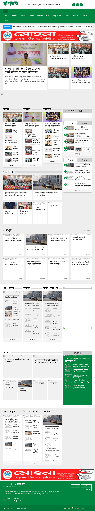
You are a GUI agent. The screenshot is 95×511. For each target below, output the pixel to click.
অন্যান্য (77, 191)
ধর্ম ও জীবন (76, 16)
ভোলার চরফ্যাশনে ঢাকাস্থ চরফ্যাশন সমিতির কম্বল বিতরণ (56, 310)
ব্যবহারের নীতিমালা (86, 486)
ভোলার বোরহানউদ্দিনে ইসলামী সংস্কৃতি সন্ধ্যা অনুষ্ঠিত (83, 185)
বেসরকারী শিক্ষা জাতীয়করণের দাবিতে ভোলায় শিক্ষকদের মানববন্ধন (83, 178)
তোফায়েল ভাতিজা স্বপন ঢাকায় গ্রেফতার (10, 212)
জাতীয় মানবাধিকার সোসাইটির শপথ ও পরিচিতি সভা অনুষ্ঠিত (58, 57)
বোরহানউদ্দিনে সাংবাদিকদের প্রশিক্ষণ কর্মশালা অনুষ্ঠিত (58, 239)
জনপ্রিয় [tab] (84, 123)
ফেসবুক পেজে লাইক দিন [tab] (73, 111)
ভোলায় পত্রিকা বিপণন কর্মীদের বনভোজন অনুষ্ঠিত (81, 381)
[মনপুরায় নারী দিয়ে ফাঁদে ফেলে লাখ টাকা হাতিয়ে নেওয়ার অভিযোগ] (25, 54)
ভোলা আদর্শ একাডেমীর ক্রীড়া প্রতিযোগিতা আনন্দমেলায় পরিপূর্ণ (81, 263)
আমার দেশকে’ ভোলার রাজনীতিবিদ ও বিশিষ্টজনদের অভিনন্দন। (81, 376)
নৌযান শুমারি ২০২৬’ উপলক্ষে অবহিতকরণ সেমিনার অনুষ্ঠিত (11, 142)
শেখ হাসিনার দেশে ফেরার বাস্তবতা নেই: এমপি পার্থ (16, 148)
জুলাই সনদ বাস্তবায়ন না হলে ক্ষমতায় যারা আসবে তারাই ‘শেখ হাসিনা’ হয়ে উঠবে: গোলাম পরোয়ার (56, 150)
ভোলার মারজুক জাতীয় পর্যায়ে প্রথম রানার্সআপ (34, 262)
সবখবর (12, 165)
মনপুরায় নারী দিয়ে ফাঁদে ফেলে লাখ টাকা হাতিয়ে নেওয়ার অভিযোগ (23, 70)
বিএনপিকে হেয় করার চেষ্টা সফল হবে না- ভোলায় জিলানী (25, 212)
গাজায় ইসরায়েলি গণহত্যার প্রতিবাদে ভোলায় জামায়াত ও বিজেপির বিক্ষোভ (16, 325)
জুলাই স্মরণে (54, 205)
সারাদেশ (14, 16)
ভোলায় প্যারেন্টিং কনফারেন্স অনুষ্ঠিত (35, 326)
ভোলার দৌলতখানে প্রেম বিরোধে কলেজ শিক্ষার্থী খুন (56, 322)
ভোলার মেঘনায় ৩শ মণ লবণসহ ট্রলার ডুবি (16, 432)
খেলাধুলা (40, 16)
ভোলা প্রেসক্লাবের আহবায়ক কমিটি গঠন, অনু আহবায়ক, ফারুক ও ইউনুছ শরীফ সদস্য (36, 332)
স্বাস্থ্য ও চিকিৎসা (58, 16)
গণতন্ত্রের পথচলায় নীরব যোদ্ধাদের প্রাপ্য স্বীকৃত (17, 360)
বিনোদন (48, 16)
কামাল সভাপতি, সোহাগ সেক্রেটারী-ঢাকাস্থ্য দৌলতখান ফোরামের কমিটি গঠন (83, 172)
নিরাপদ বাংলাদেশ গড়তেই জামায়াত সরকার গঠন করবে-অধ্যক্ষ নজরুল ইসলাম (16, 302)
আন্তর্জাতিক (23, 16)
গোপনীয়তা (88, 489)
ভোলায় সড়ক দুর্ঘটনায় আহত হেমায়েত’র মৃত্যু (56, 316)
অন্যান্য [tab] (70, 160)
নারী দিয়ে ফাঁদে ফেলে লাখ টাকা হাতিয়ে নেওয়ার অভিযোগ (38, 27)
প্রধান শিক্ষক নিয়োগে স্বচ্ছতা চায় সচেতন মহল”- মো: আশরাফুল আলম (46, 361)
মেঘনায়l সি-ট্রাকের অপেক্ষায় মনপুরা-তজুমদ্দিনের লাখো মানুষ (16, 160)
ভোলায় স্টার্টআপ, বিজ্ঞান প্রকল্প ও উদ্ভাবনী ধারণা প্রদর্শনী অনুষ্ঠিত (11, 420)
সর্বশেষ (77, 154)
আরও (7, 20)
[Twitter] (77, 5)
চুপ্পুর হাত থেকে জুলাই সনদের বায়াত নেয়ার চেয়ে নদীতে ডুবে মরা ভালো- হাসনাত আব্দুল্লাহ (16, 194)
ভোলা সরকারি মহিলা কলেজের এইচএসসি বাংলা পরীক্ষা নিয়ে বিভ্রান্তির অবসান (32, 421)
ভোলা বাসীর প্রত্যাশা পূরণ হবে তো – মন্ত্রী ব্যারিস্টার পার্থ (78, 27)
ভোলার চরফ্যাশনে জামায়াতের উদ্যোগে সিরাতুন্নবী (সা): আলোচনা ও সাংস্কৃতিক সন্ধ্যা (81, 387)
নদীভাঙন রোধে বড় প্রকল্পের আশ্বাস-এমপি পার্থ (56, 137)
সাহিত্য (68, 16)
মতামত (85, 16)
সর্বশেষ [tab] (70, 123)
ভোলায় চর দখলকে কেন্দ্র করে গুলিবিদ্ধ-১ (56, 156)
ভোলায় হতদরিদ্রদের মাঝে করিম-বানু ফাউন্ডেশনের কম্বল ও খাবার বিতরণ (13, 239)
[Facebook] (73, 5)
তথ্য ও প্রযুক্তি (9, 411)
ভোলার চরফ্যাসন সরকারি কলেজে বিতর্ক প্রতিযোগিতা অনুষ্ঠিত (13, 263)
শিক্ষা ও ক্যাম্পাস (30, 411)
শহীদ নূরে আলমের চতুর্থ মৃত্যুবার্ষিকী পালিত (36, 160)
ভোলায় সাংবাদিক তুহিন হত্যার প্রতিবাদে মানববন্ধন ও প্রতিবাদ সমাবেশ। (40, 208)
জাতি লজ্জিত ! (36, 310)
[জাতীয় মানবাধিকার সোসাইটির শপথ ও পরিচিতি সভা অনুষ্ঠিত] (58, 48)
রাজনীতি (32, 16)
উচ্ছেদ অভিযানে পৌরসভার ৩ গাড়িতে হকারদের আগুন (46, 194)
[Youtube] (81, 5)
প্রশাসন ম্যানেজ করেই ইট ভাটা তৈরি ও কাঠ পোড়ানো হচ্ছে (56, 328)
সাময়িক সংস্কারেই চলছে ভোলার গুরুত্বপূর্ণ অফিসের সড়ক (16, 154)
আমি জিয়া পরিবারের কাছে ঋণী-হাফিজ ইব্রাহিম (16, 438)
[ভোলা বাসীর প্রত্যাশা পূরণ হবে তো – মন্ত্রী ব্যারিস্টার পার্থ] (81, 72)
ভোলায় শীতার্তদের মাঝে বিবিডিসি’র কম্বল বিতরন (56, 334)
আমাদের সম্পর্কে (75, 486)
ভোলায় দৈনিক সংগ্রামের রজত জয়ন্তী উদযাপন (80, 371)
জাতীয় (7, 16)
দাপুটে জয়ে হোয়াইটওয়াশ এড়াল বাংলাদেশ (57, 262)
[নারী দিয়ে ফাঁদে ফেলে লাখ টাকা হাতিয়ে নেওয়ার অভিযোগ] (81, 48)
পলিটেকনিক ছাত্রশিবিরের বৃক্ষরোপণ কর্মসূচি (79, 238)
